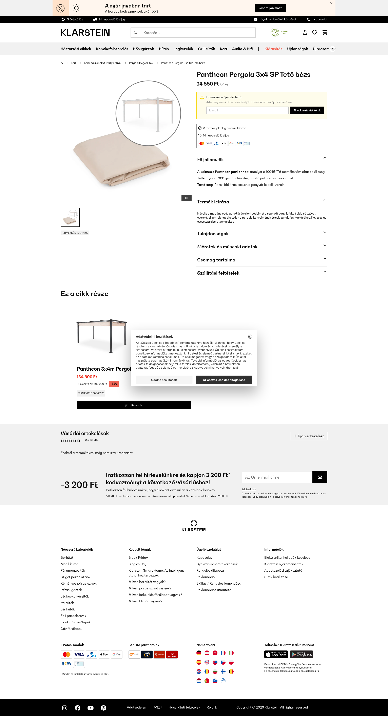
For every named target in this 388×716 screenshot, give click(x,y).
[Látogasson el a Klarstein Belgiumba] (231, 671)
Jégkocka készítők (75, 596)
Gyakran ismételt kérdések (278, 19)
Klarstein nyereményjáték (283, 564)
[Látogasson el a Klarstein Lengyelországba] (231, 662)
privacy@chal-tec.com (287, 496)
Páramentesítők (73, 570)
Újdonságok (297, 49)
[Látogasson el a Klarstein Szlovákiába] (215, 662)
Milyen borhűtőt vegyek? (147, 582)
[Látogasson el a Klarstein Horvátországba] (198, 671)
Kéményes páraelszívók (79, 583)
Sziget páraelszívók (76, 577)
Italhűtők (67, 603)
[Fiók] (305, 32)
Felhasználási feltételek (277, 670)
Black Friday (138, 557)
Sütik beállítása (276, 577)
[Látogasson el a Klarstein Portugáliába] (207, 680)
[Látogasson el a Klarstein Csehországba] (223, 662)
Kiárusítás (273, 49)
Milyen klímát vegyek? (145, 601)
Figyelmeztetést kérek (307, 110)
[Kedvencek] (314, 32)
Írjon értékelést (310, 436)
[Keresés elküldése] (135, 32)
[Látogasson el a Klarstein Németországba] (198, 652)
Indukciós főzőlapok (76, 622)
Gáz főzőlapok (71, 629)
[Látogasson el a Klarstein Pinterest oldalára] (103, 708)
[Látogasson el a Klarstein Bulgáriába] (215, 671)
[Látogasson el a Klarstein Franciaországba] (223, 652)
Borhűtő (67, 557)
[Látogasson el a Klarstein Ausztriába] (207, 652)
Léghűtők (68, 609)
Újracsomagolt (326, 49)
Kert (74, 63)
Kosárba (137, 405)
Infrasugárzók (71, 590)
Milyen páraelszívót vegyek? (150, 588)
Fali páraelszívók (73, 616)
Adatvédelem (249, 489)
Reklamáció (205, 577)
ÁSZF (158, 707)
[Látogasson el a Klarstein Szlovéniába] (215, 680)
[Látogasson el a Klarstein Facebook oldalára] (78, 708)
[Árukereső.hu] (280, 32)
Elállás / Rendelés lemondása (218, 583)
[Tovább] (332, 49)
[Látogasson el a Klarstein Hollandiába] (198, 680)
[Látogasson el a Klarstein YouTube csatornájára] (90, 708)
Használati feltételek (184, 707)
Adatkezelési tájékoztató (283, 570)
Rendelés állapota (210, 570)
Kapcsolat (320, 19)
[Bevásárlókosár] (324, 32)
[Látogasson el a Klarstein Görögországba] (223, 681)
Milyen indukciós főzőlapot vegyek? (155, 595)
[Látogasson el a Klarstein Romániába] (207, 671)
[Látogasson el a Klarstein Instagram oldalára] (65, 708)
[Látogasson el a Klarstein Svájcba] (215, 652)
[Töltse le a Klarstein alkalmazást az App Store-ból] (276, 654)
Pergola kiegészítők (141, 63)
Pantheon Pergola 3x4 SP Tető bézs (183, 63)
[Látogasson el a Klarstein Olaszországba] (231, 652)
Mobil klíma (69, 564)
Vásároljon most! (270, 8)
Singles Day (137, 564)
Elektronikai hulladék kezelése (287, 557)
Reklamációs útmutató (213, 590)
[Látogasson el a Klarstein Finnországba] (223, 671)
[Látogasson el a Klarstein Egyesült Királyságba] (207, 662)
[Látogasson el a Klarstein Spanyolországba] (198, 662)
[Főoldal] (66, 63)
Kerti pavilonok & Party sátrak (103, 63)
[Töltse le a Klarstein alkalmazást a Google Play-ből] (301, 654)
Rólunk (212, 707)
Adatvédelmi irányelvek (294, 667)
